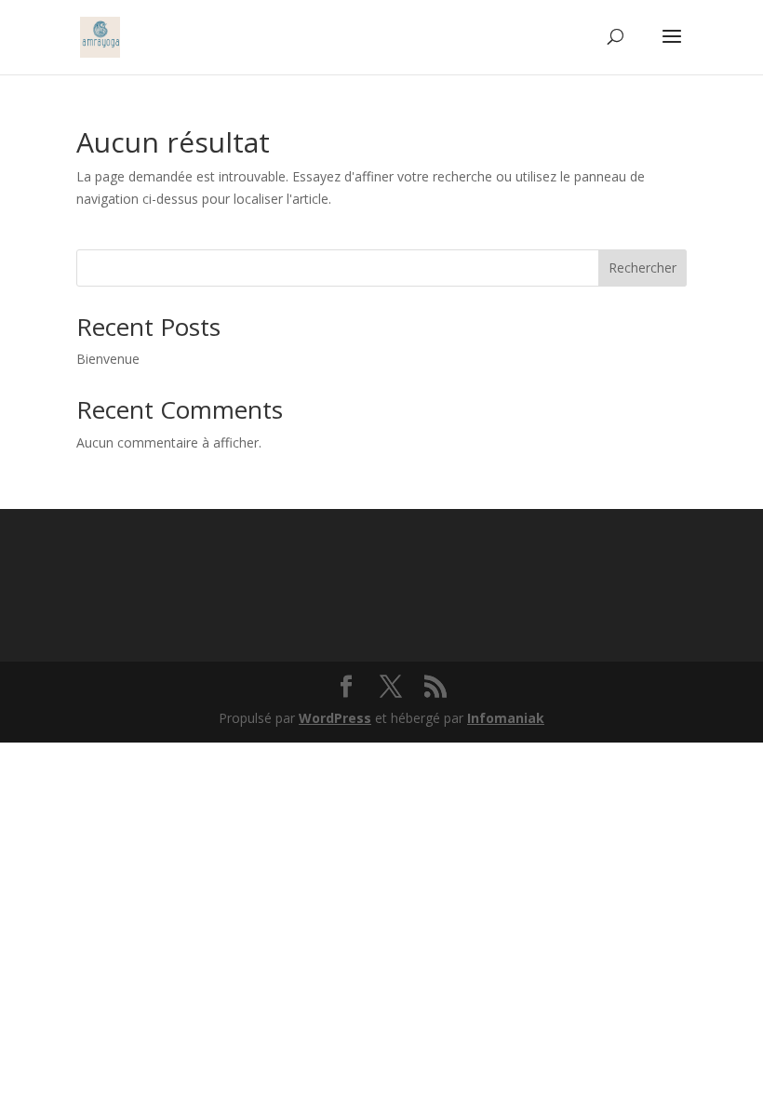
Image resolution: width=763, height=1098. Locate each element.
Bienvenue (108, 359)
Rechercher (642, 267)
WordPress (335, 718)
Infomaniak (505, 718)
